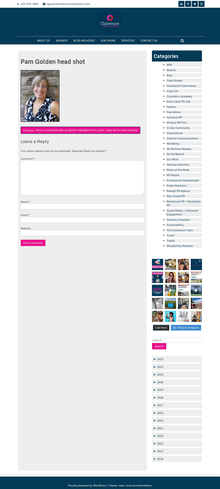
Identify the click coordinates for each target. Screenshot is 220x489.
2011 (160, 451)
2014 (160, 428)
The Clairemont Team (180, 230)
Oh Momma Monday (179, 149)
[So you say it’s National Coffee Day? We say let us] (170, 290)
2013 (160, 436)
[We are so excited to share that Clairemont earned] (196, 316)
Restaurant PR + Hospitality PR (184, 203)
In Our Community (178, 128)
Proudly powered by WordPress (87, 485)
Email (25, 215)
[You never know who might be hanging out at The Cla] (157, 303)
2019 (160, 390)
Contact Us (149, 40)
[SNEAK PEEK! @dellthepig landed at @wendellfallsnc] (170, 264)
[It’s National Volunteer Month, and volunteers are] (157, 316)
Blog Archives (84, 40)
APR (169, 65)
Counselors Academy (179, 96)
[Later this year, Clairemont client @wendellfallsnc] (196, 277)
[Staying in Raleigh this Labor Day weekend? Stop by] (196, 290)
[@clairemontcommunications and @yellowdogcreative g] (183, 277)
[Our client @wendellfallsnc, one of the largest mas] (183, 290)
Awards (62, 40)
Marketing (173, 143)
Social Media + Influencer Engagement (182, 212)
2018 (160, 397)
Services (128, 40)
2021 (160, 374)
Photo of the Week (178, 170)
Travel (170, 235)
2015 (160, 420)
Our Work (108, 40)
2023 (160, 359)
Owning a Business (178, 164)
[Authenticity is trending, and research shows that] (170, 316)
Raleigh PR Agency (178, 191)
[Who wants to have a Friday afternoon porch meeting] (183, 303)
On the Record (175, 154)
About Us (43, 40)
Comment (28, 159)
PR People (173, 175)
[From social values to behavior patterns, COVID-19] (183, 316)
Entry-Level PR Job (178, 101)
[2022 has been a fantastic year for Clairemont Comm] (196, 264)
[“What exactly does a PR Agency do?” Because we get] (157, 290)
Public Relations (177, 185)
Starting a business (178, 220)
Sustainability (175, 225)
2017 (160, 405)
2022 (160, 367)
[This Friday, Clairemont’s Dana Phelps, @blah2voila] (170, 277)
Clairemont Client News (181, 86)
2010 (160, 459)
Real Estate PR (176, 196)
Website (25, 228)
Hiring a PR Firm (177, 122)
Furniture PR (174, 117)
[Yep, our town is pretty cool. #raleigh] (170, 303)
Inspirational (175, 133)
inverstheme (143, 485)
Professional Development (183, 180)
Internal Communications (183, 138)
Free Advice (173, 112)
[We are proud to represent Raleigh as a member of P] (183, 264)
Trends (171, 241)
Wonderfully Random (180, 246)
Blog (169, 75)
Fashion (171, 107)
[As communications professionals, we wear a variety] (157, 277)
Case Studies (174, 80)
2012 (160, 443)
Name (25, 202)
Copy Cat (172, 91)
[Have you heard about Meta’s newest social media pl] (157, 264)
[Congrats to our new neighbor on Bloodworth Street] (196, 303)
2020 (160, 382)
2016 (160, 413)
